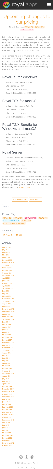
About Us (21, 468)
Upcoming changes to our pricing (27, 19)
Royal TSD (26, 220)
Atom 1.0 (9, 235)
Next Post (34, 199)
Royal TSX (39, 27)
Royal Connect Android (14, 223)
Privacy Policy (30, 468)
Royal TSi (43, 218)
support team (24, 187)
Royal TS (29, 27)
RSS (20, 235)
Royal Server (27, 30)
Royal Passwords (11, 220)
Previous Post (21, 199)
